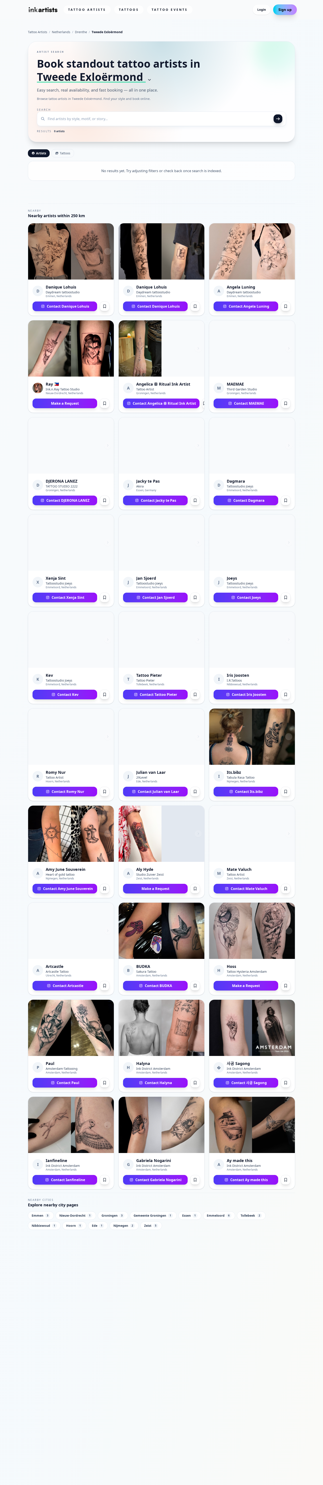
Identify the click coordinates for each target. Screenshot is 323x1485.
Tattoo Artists (87, 9)
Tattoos (129, 9)
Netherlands (61, 32)
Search (44, 110)
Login (261, 9)
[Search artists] (278, 118)
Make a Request (65, 403)
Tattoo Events (170, 9)
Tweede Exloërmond (91, 76)
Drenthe (81, 32)
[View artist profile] (49, 251)
